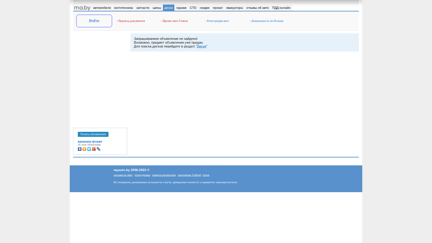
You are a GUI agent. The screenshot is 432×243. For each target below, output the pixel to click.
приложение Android (189, 175)
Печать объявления (93, 134)
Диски (201, 46)
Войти (94, 21)
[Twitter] (89, 149)
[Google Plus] (94, 149)
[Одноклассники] (84, 149)
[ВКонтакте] (79, 149)
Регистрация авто (217, 20)
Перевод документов (131, 20)
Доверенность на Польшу (267, 20)
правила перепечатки (164, 175)
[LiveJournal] (98, 149)
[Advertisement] (100, 78)
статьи (205, 175)
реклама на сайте (123, 175)
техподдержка (142, 175)
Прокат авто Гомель (175, 20)
